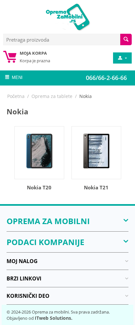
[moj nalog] (122, 58)
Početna (16, 96)
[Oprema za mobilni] (67, 16)
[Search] (126, 39)
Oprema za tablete (51, 96)
